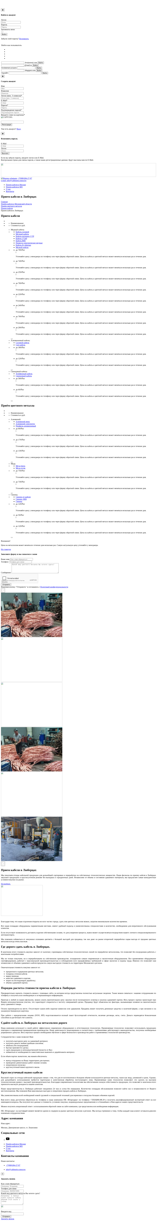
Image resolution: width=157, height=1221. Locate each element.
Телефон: (5, 562)
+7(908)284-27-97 (25, 178)
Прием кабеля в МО (14, 187)
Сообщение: (6, 572)
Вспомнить (24, 39)
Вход (19, 129)
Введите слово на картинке (13, 115)
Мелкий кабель (22, 247)
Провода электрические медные (29, 243)
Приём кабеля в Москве (16, 1144)
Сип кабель (20, 345)
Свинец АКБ (21, 499)
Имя (3, 86)
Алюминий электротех (25, 424)
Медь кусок (20, 468)
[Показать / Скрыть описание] (12, 462)
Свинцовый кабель (24, 376)
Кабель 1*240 (21, 238)
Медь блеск (20, 466)
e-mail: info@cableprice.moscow (13, 180)
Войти (4, 34)
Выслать (5, 153)
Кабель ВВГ (21, 241)
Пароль (4, 25)
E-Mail (4, 100)
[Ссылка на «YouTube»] (8, 1140)
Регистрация (6, 125)
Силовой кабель (22, 343)
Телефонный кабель (24, 374)
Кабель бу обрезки (23, 245)
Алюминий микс (23, 422)
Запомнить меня (8, 29)
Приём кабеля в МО (14, 1146)
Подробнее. (6, 884)
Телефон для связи (8, 1189)
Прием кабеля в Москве (16, 185)
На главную (6, 549)
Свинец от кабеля (23, 497)
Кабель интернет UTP (25, 236)
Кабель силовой (22, 232)
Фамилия (5, 91)
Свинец (19, 501)
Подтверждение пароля (11, 110)
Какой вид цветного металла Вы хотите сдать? (20, 1193)
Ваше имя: (5, 559)
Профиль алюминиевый (26, 426)
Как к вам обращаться (10, 1184)
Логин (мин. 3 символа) (11, 96)
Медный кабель (22, 234)
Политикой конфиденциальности (54, 587)
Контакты (10, 191)
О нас (8, 189)
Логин (3, 20)
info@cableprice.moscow (16, 1169)
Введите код (6, 1211)
